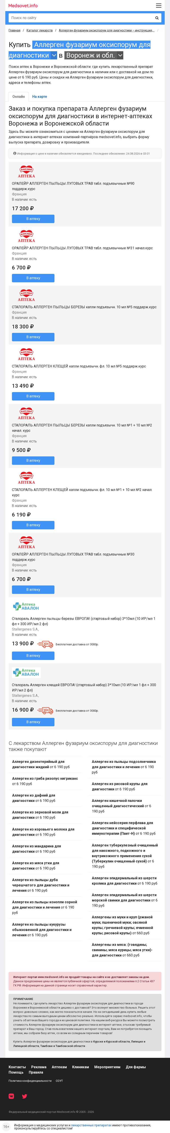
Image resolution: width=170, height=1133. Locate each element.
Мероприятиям (107, 1067)
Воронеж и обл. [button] (90, 55)
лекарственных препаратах (91, 1125)
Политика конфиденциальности (30, 1080)
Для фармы (136, 1067)
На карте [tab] (39, 96)
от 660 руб (122, 925)
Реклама (38, 1067)
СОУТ (59, 1080)
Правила (36, 1072)
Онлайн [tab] (18, 96)
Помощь (16, 1072)
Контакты (17, 1067)
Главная (14, 30)
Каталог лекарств (40, 30)
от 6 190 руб (41, 764)
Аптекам (59, 1067)
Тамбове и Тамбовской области (62, 1046)
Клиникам (80, 1067)
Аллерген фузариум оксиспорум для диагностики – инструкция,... (107, 30)
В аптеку (33, 219)
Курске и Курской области (111, 1041)
